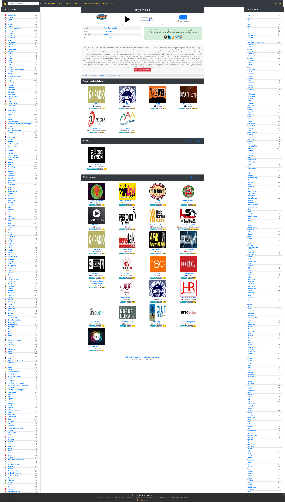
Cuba (9, 117)
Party (249, 363)
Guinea (10, 189)
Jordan (10, 234)
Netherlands (13, 317)
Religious (250, 394)
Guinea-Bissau (12, 191)
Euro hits (250, 200)
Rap (248, 385)
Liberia (10, 252)
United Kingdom (14, 473)
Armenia (10, 33)
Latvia (10, 245)
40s (248, 22)
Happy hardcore (253, 248)
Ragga (249, 381)
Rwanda (10, 369)
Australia (11, 38)
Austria (10, 40)
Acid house (251, 35)
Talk (249, 451)
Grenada (10, 178)
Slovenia (10, 408)
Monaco (10, 297)
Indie (249, 277)
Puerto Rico (11, 356)
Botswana (11, 71)
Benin (10, 60)
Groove (249, 243)
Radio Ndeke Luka (127, 322)
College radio (252, 132)
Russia (10, 367)
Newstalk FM (127, 249)
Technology (251, 460)
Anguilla (10, 26)
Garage (249, 225)
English (106, 34)
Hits (249, 268)
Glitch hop (250, 232)
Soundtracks (251, 431)
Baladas (250, 74)
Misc (248, 338)
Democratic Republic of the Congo (19, 123)
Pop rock (250, 372)
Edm (249, 184)
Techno (250, 458)
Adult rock (250, 47)
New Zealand (12, 324)
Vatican (10, 484)
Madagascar (12, 266)
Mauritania (11, 284)
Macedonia (11, 263)
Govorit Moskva (188, 273)
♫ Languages (85, 3)
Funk (249, 218)
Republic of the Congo (15, 360)
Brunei (10, 78)
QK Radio (97, 104)
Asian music (251, 69)
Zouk (249, 491)
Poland (10, 351)
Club (249, 130)
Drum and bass (252, 171)
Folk (249, 209)
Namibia (10, 313)
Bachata (250, 71)
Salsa (249, 410)
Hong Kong (11, 200)
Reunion (10, 362)
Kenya (10, 239)
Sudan (10, 423)
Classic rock (252, 126)
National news (252, 347)
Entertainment (252, 198)
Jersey (10, 232)
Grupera (250, 245)
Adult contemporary (255, 42)
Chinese (250, 114)
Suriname (11, 426)
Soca (249, 419)
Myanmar (11, 311)
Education (250, 187)
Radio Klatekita (188, 201)
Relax (249, 392)
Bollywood (251, 94)
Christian (250, 116)
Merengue (251, 331)
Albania (10, 17)
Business (250, 103)
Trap (248, 469)
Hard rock (250, 252)
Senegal (10, 394)
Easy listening (252, 178)
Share (183, 17)
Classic (249, 121)
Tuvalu (10, 462)
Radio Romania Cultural (158, 225)
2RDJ (127, 104)
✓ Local (59, 3)
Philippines (11, 349)
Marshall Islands (13, 279)
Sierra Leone (12, 401)
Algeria (10, 19)
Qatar (9, 358)
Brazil (10, 74)
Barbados (11, 51)
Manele (250, 327)
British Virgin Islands (14, 76)
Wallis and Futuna (14, 491)
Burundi (10, 85)
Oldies (250, 358)
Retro (249, 397)
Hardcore (250, 256)
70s (248, 28)
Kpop (249, 306)
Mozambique (12, 308)
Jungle (249, 304)
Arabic (249, 65)
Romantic (250, 406)
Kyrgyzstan (11, 243)
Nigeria (10, 329)
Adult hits (250, 44)
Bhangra (250, 85)
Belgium (10, 56)
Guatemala (11, 185)
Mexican (250, 336)
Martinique (11, 281)
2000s (249, 17)
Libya (9, 254)
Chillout (250, 112)
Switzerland (12, 432)
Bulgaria (10, 81)
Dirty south (251, 162)
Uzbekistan (11, 480)
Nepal (10, 315)
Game (249, 223)
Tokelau (10, 448)
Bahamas (11, 44)
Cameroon (11, 90)
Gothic (249, 239)
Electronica (251, 196)
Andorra (10, 22)
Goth (249, 236)
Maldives (11, 272)
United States (13, 475)
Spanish (250, 433)
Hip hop (250, 265)
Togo (9, 446)
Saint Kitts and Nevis (14, 376)
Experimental (252, 207)
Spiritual (250, 437)
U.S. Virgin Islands (13, 464)
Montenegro (12, 302)
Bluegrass (250, 89)
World (249, 485)
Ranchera (250, 383)
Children (250, 110)
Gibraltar (10, 171)
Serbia (10, 396)
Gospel (250, 234)
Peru (9, 347)
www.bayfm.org (109, 38)
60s (248, 26)
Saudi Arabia (12, 392)
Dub (248, 173)
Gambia (10, 162)
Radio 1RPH (97, 128)
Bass (249, 80)
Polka (249, 365)
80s (248, 31)
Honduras (11, 198)
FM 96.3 (127, 128)
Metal (249, 333)
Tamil (249, 453)
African (249, 49)
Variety (250, 480)
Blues (249, 92)
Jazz (249, 299)
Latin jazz (250, 311)
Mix (248, 340)
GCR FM (157, 201)
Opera (249, 361)
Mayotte (10, 288)
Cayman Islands (13, 96)
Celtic (249, 107)
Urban (249, 478)
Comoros (11, 108)
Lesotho (10, 250)
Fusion (249, 220)
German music (252, 227)
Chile (10, 99)
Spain (10, 419)
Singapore (11, 403)
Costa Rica (11, 112)
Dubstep (250, 175)
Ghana (10, 169)
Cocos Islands (12, 103)
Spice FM (127, 273)
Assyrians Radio (188, 249)
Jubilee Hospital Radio (188, 297)
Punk (249, 379)
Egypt (9, 135)
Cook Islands (12, 110)
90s (248, 33)
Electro (249, 189)
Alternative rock (252, 56)
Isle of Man (11, 218)
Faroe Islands (12, 146)
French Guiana (12, 155)
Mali (9, 275)
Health (249, 259)
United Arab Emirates (15, 471)
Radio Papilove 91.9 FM (127, 201)
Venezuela (11, 487)
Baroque (250, 78)
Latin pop (250, 313)
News (249, 354)
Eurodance (251, 202)
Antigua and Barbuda (15, 28)
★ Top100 (51, 3)
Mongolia (11, 299)
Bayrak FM (96, 346)
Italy (9, 223)
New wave (251, 351)
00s (248, 15)
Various (249, 482)
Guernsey (11, 187)
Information (251, 286)
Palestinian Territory (14, 340)
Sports (249, 442)
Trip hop (250, 471)
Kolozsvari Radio (96, 283)
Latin (249, 308)
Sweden (10, 430)
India (9, 207)
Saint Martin (11, 381)
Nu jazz (249, 356)
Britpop (249, 101)
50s (248, 24)
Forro (249, 211)
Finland (10, 151)
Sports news (251, 444)
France (10, 153)
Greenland (11, 176)
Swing (249, 448)
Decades (250, 155)
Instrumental (251, 288)
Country (250, 139)
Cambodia (11, 87)
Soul (249, 428)
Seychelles (11, 399)
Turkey (10, 457)
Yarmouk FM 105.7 (127, 297)
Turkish (249, 476)
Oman (10, 336)
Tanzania (10, 441)
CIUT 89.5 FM (157, 322)
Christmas (250, 119)
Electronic (251, 193)
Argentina (11, 31)
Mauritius (11, 286)
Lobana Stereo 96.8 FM (188, 225)
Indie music (251, 279)
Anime (249, 62)
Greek (249, 241)
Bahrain (10, 47)
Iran (9, 212)
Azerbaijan (11, 42)
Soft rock (250, 424)
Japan (10, 230)
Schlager (250, 415)
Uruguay (10, 478)
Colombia (12, 106)
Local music (252, 317)
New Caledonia (13, 322)
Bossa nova (251, 96)
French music (252, 216)
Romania (10, 365)
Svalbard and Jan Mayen (16, 428)
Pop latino (250, 370)
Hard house (251, 250)
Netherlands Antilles (14, 320)
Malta (9, 277)
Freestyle (250, 214)
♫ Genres (76, 3)
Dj (248, 166)
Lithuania (11, 259)
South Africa (12, 414)
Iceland (10, 205)
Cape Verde (12, 94)
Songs (249, 426)
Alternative (251, 53)
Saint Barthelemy (13, 372)
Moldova (10, 295)
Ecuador (10, 133)
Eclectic (250, 182)
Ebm (249, 180)
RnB (248, 399)
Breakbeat (250, 98)
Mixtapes (250, 342)
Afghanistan (12, 15)
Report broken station (142, 70)
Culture (250, 141)
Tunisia (10, 455)
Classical (250, 128)
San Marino (11, 387)
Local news (251, 320)
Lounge (250, 322)
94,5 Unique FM (96, 322)
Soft (248, 421)
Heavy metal (251, 261)
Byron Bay (114, 28)
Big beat (250, 87)
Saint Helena (12, 374)
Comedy (250, 135)
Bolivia (10, 67)
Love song (251, 324)
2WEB (158, 104)
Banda (249, 76)
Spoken (250, 440)
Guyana (10, 194)
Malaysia (10, 270)
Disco (249, 164)
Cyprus (10, 119)
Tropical (250, 473)
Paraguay (11, 345)
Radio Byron (97, 164)
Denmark (11, 126)
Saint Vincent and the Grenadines (19, 385)
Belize (10, 58)
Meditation (251, 329)
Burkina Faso (12, 83)
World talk (250, 489)
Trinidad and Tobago (14, 453)
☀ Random (96, 3)
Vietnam (10, 489)
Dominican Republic (14, 130)
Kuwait (10, 241)
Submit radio (133, 357)
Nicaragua (11, 327)
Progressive (251, 374)
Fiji (8, 148)
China (9, 101)
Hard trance (251, 254)
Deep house (251, 159)
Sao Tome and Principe (15, 390)
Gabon (10, 160)
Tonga (10, 450)
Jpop (249, 302)
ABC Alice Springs (188, 104)
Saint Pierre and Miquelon (16, 383)
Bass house (251, 83)
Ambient (250, 58)
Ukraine (10, 468)
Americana (251, 60)
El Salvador (11, 137)
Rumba (249, 408)
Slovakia (10, 405)
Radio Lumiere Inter (96, 201)
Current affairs (252, 146)
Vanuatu (10, 482)
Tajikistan (11, 439)
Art (248, 67)
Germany (11, 166)
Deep (249, 157)
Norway (10, 333)
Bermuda (11, 62)
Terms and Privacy (145, 357)
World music (251, 487)
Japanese (250, 297)
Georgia (10, 164)
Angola (10, 24)
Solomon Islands (13, 410)
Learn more (144, 500)
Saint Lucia (11, 378)
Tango (249, 455)
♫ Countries (67, 3)
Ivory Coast (11, 225)
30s (248, 19)
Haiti (9, 196)
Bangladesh (12, 49)
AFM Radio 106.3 (157, 249)
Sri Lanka (11, 421)
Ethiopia (10, 142)
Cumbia (250, 144)
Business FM (96, 273)
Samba (249, 412)
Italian (249, 295)
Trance (249, 467)
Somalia (10, 412)
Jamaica (10, 227)
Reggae (250, 388)
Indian (249, 275)
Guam (10, 182)
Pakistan (10, 338)
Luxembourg (12, 261)
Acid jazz (250, 38)
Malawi (10, 268)
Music (249, 345)
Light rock (250, 315)
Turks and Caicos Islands (16, 459)
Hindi (249, 263)
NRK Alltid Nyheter (188, 322)
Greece (10, 173)
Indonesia (11, 209)
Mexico (10, 290)
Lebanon (11, 248)
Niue (9, 331)
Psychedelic (251, 376)
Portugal (10, 353)
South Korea (12, 417)
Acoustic (250, 40)
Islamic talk (251, 293)
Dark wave (251, 153)
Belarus (10, 53)
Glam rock (250, 229)
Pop (249, 367)
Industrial (250, 284)
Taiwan (10, 437)
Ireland (10, 216)
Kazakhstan (11, 236)
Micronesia (11, 293)
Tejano (249, 462)
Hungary (10, 203)
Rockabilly (250, 404)
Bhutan (10, 65)
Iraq (9, 214)
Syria (9, 435)
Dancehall (250, 151)
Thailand (10, 444)
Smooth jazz (251, 417)
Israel (9, 220)
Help (127, 357)
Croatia (10, 115)
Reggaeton (251, 390)
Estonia (10, 139)
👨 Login (278, 3)
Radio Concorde (127, 225)
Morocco (11, 306)
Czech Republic (13, 121)
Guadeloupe (12, 180)
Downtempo (251, 168)
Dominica (11, 128)
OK (138, 500)
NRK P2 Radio (96, 225)
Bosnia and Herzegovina (16, 69)
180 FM (157, 273)
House (249, 272)
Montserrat (11, 304)
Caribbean (250, 105)
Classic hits (251, 123)
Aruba (10, 35)
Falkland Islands (13, 144)
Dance (250, 148)
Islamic (249, 290)
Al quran (250, 51)
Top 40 (249, 464)
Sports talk (251, 446)
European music (253, 205)
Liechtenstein (12, 257)
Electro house (252, 191)
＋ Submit (104, 3)
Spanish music (252, 435)
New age (250, 349)
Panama (10, 342)
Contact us (155, 357)
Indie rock (250, 281)
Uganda (10, 466)
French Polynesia (13, 157)
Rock (249, 401)
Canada (11, 92)
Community (251, 137)
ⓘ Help (112, 3)
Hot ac (249, 270)
